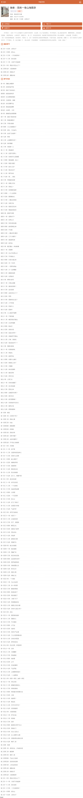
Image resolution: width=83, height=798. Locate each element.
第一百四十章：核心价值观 (8, 545)
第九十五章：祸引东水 (7, 396)
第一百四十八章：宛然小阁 (8, 572)
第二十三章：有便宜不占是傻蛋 (10, 156)
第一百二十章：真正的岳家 (8, 479)
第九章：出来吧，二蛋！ (8, 110)
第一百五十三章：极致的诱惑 (9, 588)
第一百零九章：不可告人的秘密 (10, 442)
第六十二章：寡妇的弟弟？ (8, 286)
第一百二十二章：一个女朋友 (9, 485)
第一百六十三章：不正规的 (8, 622)
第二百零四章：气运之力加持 (9, 758)
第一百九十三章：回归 (7, 721)
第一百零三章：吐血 (6, 422)
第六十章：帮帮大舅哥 (7, 279)
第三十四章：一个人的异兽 (8, 193)
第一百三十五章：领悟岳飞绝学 (10, 529)
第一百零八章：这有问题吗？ (9, 439)
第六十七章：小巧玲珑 (7, 303)
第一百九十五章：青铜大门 (8, 728)
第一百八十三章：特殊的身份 (9, 688)
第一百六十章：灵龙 (6, 612)
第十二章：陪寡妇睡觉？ (8, 120)
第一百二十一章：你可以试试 (9, 482)
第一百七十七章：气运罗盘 (8, 668)
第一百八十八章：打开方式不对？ (10, 705)
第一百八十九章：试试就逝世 (9, 708)
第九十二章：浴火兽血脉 (8, 386)
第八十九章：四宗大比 (7, 376)
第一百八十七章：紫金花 (8, 701)
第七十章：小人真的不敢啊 (8, 313)
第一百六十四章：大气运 (8, 625)
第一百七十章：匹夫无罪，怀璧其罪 (11, 645)
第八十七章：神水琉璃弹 (8, 369)
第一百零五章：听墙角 (7, 429)
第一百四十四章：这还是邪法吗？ (10, 559)
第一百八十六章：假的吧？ (8, 698)
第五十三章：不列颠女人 (8, 256)
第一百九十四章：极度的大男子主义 (11, 725)
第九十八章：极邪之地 (7, 406)
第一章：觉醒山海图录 (7, 83)
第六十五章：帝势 (6, 296)
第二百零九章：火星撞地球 (8, 68)
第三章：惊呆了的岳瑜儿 (8, 90)
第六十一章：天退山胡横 (8, 283)
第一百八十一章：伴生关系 (8, 681)
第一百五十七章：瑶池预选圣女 (10, 602)
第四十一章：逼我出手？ (8, 216)
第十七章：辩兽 (5, 136)
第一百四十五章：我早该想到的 (10, 562)
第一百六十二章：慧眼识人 (8, 618)
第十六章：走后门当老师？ (8, 133)
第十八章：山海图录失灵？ (8, 140)
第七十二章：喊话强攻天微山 (9, 319)
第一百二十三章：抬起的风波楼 (10, 489)
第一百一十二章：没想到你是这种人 (11, 452)
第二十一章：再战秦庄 (7, 150)
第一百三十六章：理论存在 (8, 532)
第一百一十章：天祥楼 (7, 446)
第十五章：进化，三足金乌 (8, 130)
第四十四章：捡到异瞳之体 (8, 226)
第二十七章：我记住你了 (8, 170)
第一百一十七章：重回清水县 (9, 469)
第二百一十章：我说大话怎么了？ (10, 65)
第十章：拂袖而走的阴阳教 (8, 113)
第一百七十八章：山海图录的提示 (10, 672)
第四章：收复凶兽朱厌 (7, 93)
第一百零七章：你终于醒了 (8, 436)
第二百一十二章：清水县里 (8, 58)
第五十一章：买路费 (6, 249)
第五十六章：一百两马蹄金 (8, 266)
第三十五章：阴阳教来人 (8, 196)
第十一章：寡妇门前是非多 (8, 117)
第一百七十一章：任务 (7, 648)
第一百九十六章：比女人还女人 (10, 731)
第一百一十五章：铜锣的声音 (9, 462)
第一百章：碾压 (5, 412)
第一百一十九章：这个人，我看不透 (11, 475)
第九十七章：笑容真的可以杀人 (10, 402)
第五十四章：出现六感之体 (8, 259)
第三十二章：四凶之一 (7, 186)
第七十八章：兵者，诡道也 (8, 339)
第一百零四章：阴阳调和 (8, 426)
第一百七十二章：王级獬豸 (8, 652)
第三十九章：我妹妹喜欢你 (8, 210)
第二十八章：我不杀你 (7, 173)
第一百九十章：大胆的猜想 (8, 711)
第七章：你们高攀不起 (7, 103)
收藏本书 (6, 28)
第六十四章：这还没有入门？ (9, 293)
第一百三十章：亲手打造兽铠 (9, 512)
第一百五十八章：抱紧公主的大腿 (10, 605)
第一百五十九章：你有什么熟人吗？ (11, 608)
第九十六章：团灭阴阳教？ (8, 399)
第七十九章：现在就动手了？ (9, 343)
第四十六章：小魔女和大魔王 (9, 233)
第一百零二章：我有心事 (8, 419)
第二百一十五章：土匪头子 (22, 19)
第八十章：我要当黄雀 (7, 346)
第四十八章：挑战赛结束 (8, 239)
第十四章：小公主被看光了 (8, 127)
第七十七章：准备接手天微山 (9, 336)
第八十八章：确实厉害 (7, 372)
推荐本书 (48, 28)
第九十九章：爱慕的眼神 (8, 409)
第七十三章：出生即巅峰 (8, 323)
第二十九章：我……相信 (8, 176)
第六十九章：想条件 (6, 309)
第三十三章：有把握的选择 (8, 190)
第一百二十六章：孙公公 (8, 499)
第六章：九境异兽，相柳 (8, 100)
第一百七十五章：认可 (7, 662)
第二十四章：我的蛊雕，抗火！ (10, 160)
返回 (4, 2)
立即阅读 (6, 24)
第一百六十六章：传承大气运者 (10, 632)
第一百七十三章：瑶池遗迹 (8, 655)
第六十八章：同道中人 (7, 306)
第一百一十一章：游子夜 (8, 449)
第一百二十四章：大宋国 (8, 492)
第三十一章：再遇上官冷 (8, 183)
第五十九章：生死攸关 (7, 276)
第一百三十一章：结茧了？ (8, 515)
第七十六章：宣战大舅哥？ (8, 333)
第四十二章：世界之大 (7, 220)
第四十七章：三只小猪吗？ (8, 236)
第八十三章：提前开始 (7, 356)
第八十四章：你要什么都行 (8, 359)
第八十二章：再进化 (6, 352)
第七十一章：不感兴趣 (7, 316)
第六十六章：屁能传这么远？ (9, 299)
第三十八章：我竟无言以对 (8, 206)
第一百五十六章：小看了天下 (9, 598)
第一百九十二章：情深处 (8, 718)
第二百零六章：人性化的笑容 (9, 765)
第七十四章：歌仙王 (6, 326)
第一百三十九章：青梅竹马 (8, 542)
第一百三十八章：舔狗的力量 (9, 539)
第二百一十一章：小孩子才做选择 (10, 62)
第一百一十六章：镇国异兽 (8, 465)
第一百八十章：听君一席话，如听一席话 (12, 678)
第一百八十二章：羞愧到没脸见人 (10, 685)
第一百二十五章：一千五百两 (9, 495)
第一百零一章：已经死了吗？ (9, 416)
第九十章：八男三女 (6, 379)
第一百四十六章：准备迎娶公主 (10, 565)
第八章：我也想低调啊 (7, 107)
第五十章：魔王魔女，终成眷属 (10, 246)
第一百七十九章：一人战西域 (9, 675)
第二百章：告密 (5, 745)
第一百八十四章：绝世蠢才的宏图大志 (12, 691)
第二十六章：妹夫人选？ (8, 166)
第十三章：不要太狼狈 (7, 123)
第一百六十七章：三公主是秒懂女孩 (11, 635)
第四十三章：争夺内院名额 (8, 223)
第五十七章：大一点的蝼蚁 (8, 269)
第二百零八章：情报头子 (8, 72)
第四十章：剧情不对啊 (7, 213)
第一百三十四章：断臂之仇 (8, 525)
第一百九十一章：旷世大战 (8, 715)
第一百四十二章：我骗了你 (8, 552)
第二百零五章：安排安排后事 (9, 761)
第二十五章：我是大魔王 (8, 163)
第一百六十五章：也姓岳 (8, 628)
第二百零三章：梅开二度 (8, 755)
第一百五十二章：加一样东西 (9, 585)
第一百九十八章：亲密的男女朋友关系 (12, 738)
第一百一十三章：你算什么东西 (10, 456)
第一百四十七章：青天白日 (8, 569)
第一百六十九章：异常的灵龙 (9, 642)
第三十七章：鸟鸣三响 (7, 203)
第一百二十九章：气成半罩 (8, 509)
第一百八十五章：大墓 (7, 695)
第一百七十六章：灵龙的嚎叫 (9, 665)
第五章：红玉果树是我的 (8, 97)
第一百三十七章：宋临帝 (8, 535)
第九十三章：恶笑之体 (7, 389)
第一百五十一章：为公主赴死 (9, 582)
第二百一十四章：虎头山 (8, 52)
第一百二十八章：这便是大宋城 (10, 505)
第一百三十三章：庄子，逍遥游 (10, 522)
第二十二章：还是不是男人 (8, 153)
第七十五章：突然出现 (7, 329)
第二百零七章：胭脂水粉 (8, 75)
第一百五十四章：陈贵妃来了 (9, 592)
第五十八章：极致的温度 (8, 273)
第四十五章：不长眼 (6, 230)
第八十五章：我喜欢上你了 (8, 362)
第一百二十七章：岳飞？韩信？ (10, 502)
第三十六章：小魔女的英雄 (8, 200)
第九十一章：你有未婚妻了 (8, 382)
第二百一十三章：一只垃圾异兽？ (10, 55)
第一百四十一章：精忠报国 (8, 549)
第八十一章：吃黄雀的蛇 (8, 349)
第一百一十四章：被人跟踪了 (9, 459)
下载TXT (48, 24)
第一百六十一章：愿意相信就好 (10, 615)
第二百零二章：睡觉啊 (7, 751)
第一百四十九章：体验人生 (8, 575)
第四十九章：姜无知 (6, 243)
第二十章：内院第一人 (7, 146)
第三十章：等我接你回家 (8, 180)
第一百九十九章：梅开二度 (8, 741)
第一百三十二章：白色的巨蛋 (9, 519)
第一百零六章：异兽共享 (8, 432)
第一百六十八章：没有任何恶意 (10, 638)
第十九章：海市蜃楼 (6, 143)
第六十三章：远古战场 (7, 289)
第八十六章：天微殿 (6, 366)
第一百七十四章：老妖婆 (8, 658)
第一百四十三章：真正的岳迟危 (10, 555)
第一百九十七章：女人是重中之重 (10, 735)
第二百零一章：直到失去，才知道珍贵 (12, 748)
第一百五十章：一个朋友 (8, 578)
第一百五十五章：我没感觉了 (9, 595)
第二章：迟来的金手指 (7, 87)
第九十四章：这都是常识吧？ (9, 392)
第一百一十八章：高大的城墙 (9, 472)
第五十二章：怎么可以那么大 (9, 253)
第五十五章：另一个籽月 (8, 263)
